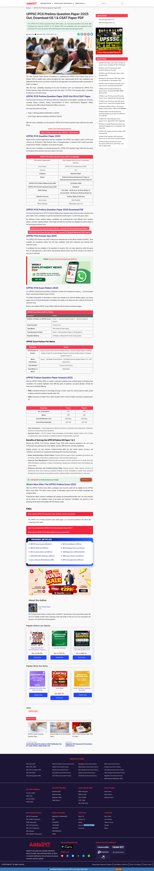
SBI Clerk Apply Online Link (106, 19)
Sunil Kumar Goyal (44, 607)
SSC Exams (107, 791)
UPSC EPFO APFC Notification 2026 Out (42, 556)
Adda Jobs (29, 796)
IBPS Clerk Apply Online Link (107, 22)
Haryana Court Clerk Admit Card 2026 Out (63, 259)
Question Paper (33, 711)
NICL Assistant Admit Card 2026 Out (41, 552)
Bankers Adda (56, 791)
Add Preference (86, 479)
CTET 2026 (81, 800)
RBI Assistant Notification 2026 (113, 778)
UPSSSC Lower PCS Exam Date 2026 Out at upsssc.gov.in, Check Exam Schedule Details (112, 102)
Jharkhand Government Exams (87, 775)
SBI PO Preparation (32, 816)
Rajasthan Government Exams (113, 775)
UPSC (54, 834)
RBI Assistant (30, 831)
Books (106, 828)
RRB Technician (83, 791)
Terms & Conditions (135, 864)
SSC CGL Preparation (32, 828)
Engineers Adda (57, 797)
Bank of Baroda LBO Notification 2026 (42, 560)
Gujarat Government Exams (86, 772)
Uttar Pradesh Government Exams (114, 772)
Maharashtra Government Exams (88, 767)
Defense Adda (56, 794)
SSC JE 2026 (82, 797)
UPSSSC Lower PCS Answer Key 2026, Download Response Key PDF (110, 69)
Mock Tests (107, 816)
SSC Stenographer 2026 (33, 775)
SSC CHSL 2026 (31, 767)
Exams (28, 8)
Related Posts (31, 718)
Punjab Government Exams (112, 767)
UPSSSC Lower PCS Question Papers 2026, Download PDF (111, 74)
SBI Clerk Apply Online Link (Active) (73, 548)
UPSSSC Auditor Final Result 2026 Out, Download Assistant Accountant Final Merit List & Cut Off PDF (112, 113)
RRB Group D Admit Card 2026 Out (73, 556)
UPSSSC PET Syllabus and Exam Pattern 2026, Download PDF (112, 132)
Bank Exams (108, 794)
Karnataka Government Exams (61, 772)
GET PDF (118, 869)
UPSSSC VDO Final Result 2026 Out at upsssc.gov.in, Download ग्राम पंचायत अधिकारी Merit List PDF (111, 91)
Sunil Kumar (31, 34)
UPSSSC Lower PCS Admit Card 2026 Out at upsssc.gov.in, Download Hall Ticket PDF (111, 84)
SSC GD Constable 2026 (33, 770)
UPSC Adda (29, 802)
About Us (81, 816)
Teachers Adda (30, 793)
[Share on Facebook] (88, 34)
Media (80, 822)
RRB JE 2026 (82, 794)
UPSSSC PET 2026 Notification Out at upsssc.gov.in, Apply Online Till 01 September (112, 120)
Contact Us (81, 819)
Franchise (81, 828)
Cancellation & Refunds (121, 864)
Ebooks (106, 825)
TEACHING (55, 825)
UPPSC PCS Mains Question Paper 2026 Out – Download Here (60, 132)
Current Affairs (30, 799)
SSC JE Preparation (32, 825)
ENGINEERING (56, 831)
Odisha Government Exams (60, 767)
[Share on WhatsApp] (78, 34)
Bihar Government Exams (112, 764)
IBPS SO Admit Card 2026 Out (39, 548)
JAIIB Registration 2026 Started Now (74, 552)
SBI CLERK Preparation (33, 819)
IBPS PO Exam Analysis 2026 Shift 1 (41, 544)
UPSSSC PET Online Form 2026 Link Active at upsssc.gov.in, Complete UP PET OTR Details (112, 64)
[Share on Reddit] (85, 34)
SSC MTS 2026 (30, 772)
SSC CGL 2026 (30, 764)
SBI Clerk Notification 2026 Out (72, 544)
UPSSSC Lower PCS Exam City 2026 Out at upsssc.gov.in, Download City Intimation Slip (111, 97)
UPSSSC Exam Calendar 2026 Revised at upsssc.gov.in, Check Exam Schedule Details (112, 137)
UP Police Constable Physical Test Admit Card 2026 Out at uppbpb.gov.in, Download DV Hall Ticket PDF (112, 126)
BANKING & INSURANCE (59, 816)
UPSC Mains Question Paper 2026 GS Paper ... (82, 735)
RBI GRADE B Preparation (34, 834)
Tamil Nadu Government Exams (61, 775)
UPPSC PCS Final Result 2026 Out (59, 128)
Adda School (56, 800)
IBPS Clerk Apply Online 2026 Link (73, 560)
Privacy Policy (147, 864)
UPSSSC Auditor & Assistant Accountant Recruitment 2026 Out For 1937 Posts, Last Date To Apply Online (111, 143)
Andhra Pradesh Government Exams (63, 764)
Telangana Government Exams (87, 764)
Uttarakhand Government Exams (114, 770)
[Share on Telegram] (81, 34)
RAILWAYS (55, 822)
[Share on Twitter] (91, 34)
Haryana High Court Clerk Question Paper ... (60, 735)
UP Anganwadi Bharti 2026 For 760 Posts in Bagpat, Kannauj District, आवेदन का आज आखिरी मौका (112, 107)
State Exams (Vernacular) (63, 3)
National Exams (45, 3)
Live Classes (108, 819)
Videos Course (108, 822)
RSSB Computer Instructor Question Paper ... (36, 735)
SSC (53, 819)
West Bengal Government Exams (88, 770)
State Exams (79, 3)
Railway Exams (108, 797)
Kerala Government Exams (60, 770)
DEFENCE (55, 828)
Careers (86, 825)
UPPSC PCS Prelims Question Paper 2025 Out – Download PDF (59, 228)
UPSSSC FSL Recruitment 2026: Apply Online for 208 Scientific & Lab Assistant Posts (112, 79)
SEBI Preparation (31, 822)
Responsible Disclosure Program (102, 864)
